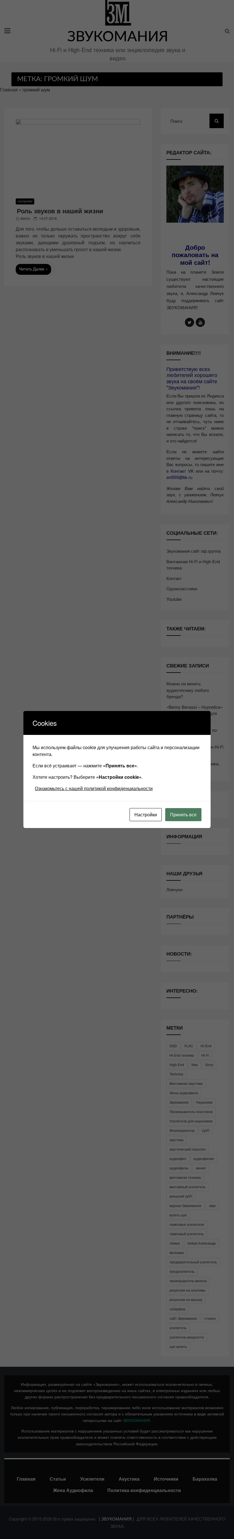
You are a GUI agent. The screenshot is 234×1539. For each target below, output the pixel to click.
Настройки (145, 814)
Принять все (183, 814)
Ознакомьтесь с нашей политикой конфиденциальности (94, 788)
